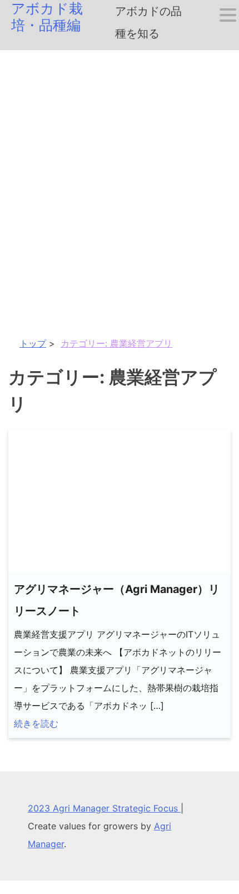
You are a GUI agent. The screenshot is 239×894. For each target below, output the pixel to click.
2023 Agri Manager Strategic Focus (104, 808)
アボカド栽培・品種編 (47, 16)
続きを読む (36, 723)
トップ (32, 343)
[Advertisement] (119, 175)
